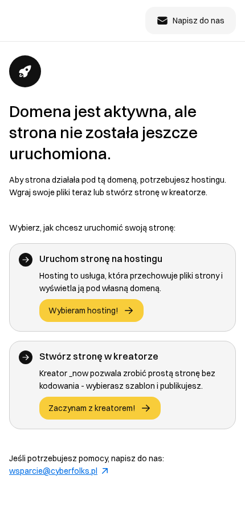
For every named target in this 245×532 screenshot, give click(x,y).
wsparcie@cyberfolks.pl (53, 471)
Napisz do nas (198, 20)
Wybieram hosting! (83, 310)
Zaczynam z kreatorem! (92, 408)
